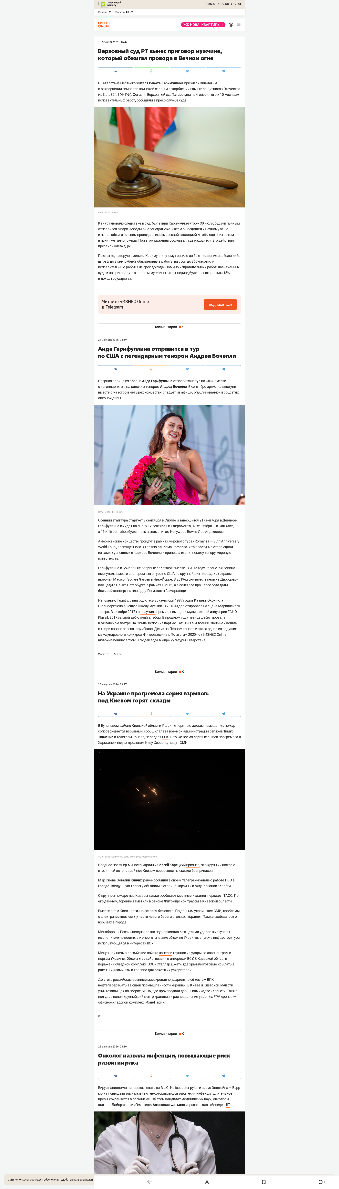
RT (228, 1105)
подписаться (220, 304)
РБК (165, 737)
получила (148, 612)
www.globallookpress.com (143, 856)
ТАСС (227, 895)
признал (193, 865)
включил (105, 640)
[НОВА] (202, 24)
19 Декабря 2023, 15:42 (113, 42)
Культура (104, 654)
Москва (120, 12)
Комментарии (169, 327)
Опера (117, 654)
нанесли (165, 953)
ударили (178, 979)
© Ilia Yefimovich (113, 856)
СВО (100, 1016)
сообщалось (224, 916)
